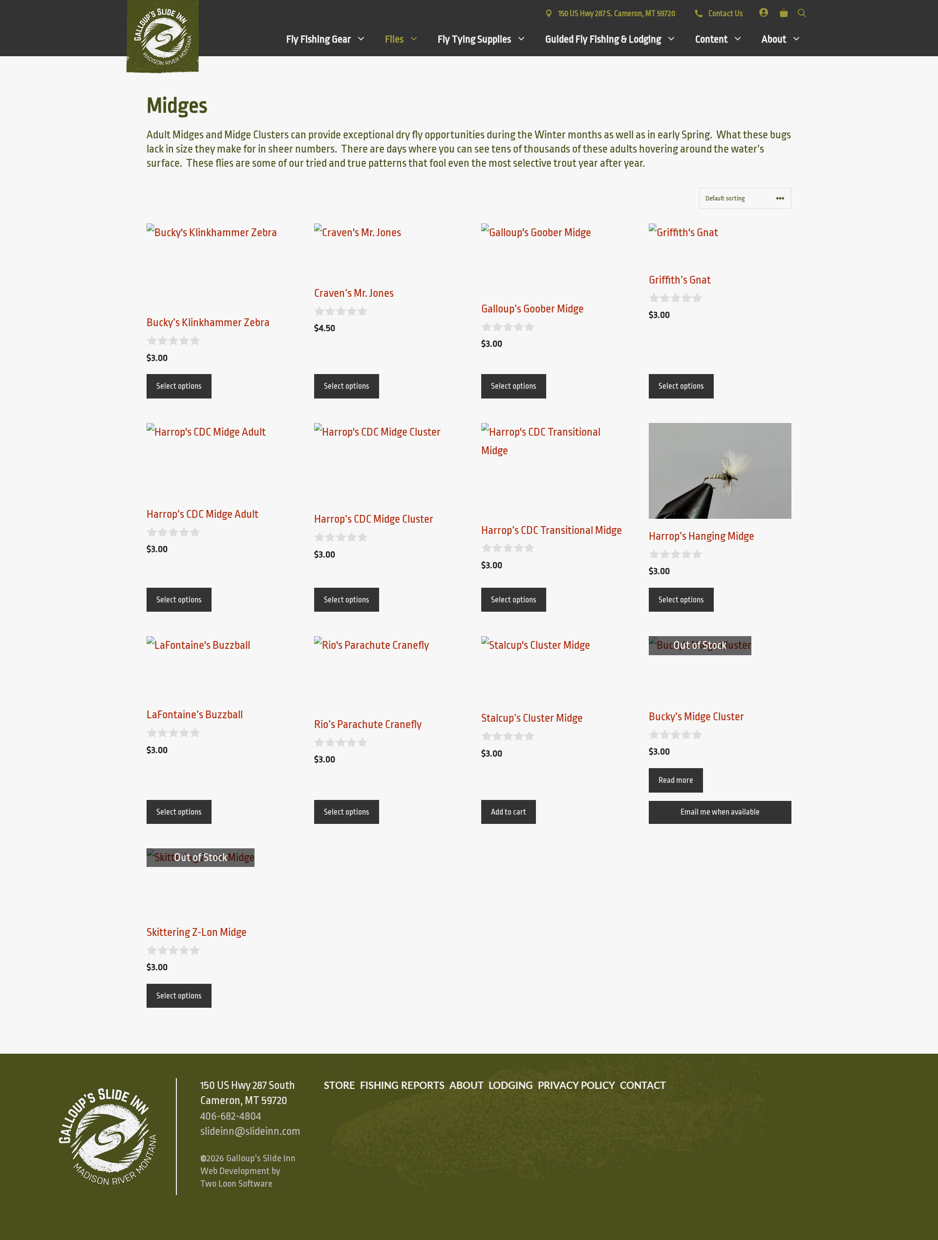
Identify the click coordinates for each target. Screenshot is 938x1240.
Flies (394, 39)
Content (711, 39)
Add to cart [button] (508, 812)
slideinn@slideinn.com (250, 1131)
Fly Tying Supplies (474, 39)
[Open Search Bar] (802, 11)
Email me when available (720, 812)
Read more (676, 780)
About (774, 39)
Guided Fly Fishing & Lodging (603, 39)
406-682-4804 (230, 1116)
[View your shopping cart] (784, 11)
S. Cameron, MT (616, 13)
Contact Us (725, 13)
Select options (179, 386)
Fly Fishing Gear (318, 39)
